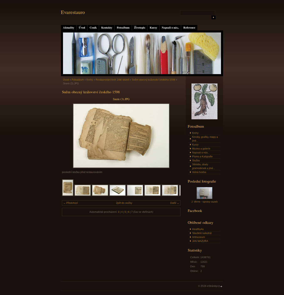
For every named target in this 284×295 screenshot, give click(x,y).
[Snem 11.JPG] (117, 195)
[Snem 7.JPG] (170, 195)
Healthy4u (198, 229)
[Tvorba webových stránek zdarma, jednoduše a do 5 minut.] (221, 286)
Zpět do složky (124, 203)
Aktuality (68, 27)
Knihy (89, 79)
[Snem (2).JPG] (82, 195)
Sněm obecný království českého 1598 (153, 79)
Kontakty (106, 27)
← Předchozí (70, 203)
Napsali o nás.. (170, 27)
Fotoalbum (123, 27)
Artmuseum (198, 237)
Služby (196, 160)
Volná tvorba (199, 172)
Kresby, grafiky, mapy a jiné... (205, 139)
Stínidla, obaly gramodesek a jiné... (203, 166)
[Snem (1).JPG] (68, 195)
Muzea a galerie (201, 148)
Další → (174, 203)
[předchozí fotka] (68, 135)
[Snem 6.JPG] (152, 195)
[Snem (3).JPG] (100, 195)
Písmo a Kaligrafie (202, 156)
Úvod (82, 27)
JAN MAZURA (200, 241)
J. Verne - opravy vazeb (204, 201)
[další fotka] (173, 135)
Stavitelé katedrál (202, 233)
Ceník (93, 27)
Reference (189, 27)
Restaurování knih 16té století (112, 79)
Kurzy (153, 27)
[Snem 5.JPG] (135, 195)
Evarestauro (73, 12)
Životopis (139, 27)
